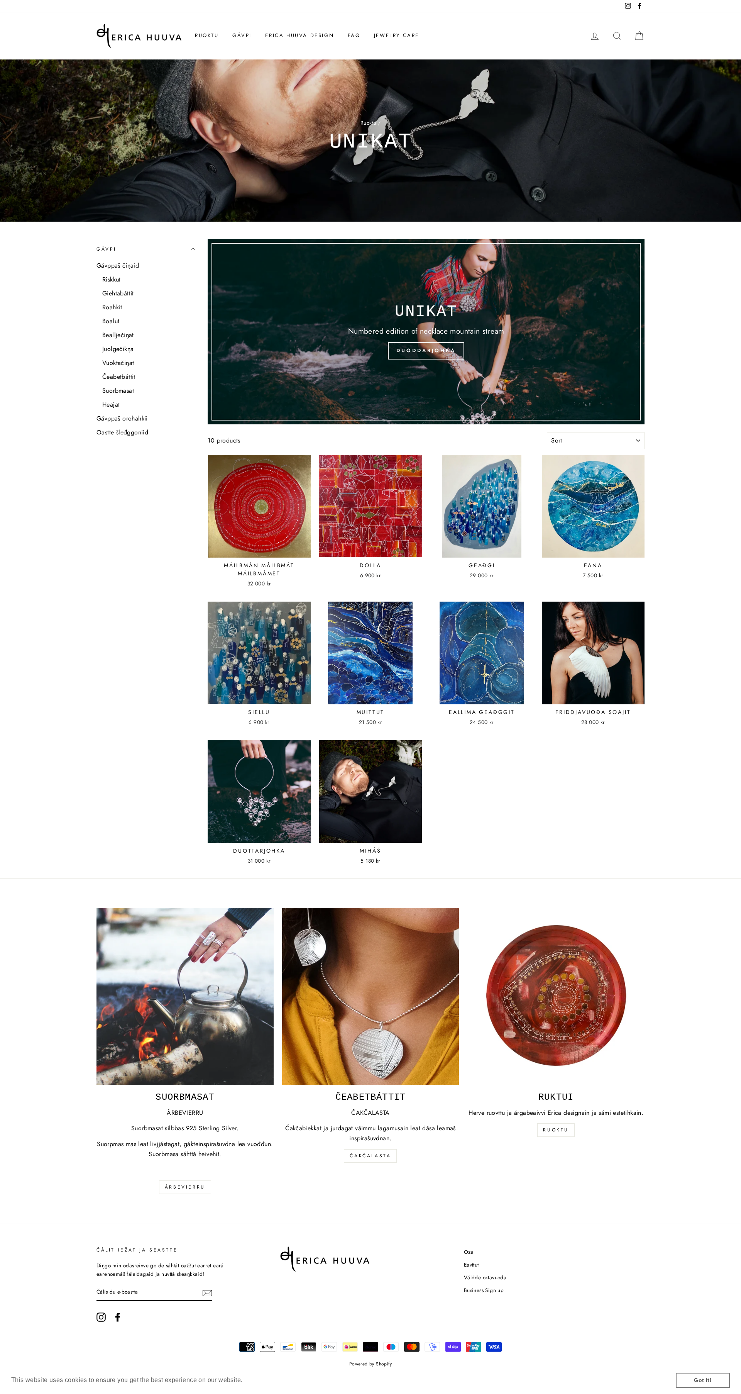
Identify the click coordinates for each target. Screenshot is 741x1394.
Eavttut (471, 1265)
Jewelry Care (396, 35)
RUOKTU (207, 35)
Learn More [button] (261, 1380)
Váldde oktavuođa (485, 1277)
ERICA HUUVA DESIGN (299, 35)
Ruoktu (368, 123)
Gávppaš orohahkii (122, 418)
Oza (469, 1252)
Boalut (110, 321)
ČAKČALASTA (370, 1155)
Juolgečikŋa (118, 348)
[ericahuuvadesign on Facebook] (117, 1317)
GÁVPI (242, 35)
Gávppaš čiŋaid (117, 265)
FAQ (354, 35)
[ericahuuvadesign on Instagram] (101, 1317)
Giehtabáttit (118, 293)
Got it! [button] (703, 1380)
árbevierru (185, 1187)
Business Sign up (484, 1290)
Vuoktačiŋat (118, 362)
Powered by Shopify (370, 1363)
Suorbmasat (118, 390)
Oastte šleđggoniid (122, 432)
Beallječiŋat (118, 335)
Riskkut (111, 279)
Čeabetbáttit (118, 376)
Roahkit (112, 307)
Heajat (111, 404)
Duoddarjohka (426, 350)
